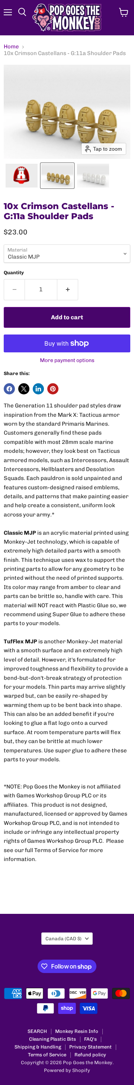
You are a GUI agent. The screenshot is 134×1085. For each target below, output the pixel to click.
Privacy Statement (90, 1047)
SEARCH (37, 1031)
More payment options (67, 361)
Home (11, 47)
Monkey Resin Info (76, 1031)
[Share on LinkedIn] (38, 388)
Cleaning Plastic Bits (52, 1039)
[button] (21, 175)
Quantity (14, 272)
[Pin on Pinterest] (52, 388)
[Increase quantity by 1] (67, 289)
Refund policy (90, 1054)
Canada (63, 938)
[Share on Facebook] (9, 388)
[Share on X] (23, 388)
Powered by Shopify (67, 1070)
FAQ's (90, 1039)
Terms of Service (47, 1054)
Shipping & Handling (38, 1047)
